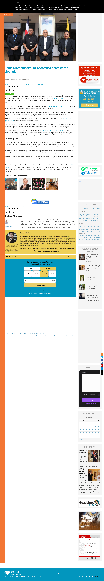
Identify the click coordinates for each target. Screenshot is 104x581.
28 (86, 436)
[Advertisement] (40, 317)
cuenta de (60, 98)
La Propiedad (56, 574)
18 (98, 430)
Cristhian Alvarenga (26, 84)
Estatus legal (79, 574)
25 (98, 433)
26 (80, 436)
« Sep (80, 439)
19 (80, 433)
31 (95, 436)
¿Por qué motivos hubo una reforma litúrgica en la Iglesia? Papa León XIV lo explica (93, 257)
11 (98, 426)
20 (83, 433)
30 (92, 436)
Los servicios (65, 574)
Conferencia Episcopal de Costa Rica (57, 106)
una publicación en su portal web (52, 130)
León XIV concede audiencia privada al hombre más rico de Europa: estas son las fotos (93, 268)
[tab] (84, 536)
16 (92, 430)
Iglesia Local (8, 15)
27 (83, 436)
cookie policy (77, 7)
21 (86, 433)
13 (83, 430)
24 (95, 433)
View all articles (9, 227)
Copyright (86, 574)
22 (89, 433)
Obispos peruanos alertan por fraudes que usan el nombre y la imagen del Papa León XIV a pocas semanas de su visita (89, 237)
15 (89, 430)
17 (95, 430)
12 (80, 430)
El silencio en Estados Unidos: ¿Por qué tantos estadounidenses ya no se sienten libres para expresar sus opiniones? (89, 220)
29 (89, 436)
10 (95, 426)
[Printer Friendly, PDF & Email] (9, 94)
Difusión (72, 574)
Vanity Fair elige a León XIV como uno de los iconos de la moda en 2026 (93, 277)
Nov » (84, 439)
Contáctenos (94, 574)
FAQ (50, 574)
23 (92, 433)
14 (86, 430)
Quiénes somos (43, 574)
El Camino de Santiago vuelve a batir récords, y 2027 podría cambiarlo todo (93, 286)
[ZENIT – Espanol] (12, 572)
